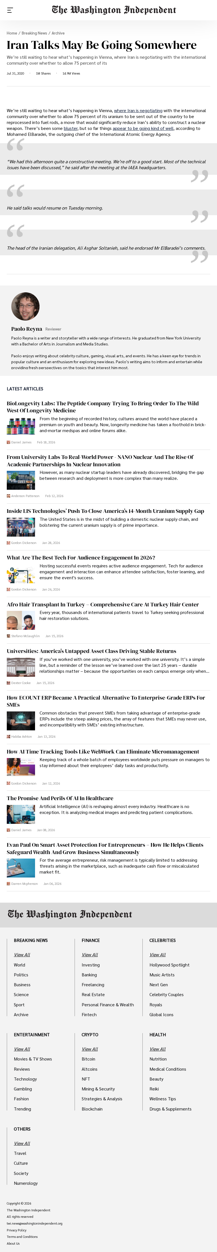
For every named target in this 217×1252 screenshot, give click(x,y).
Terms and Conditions (22, 1236)
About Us (13, 1243)
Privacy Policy (16, 1230)
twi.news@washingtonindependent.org (34, 1223)
